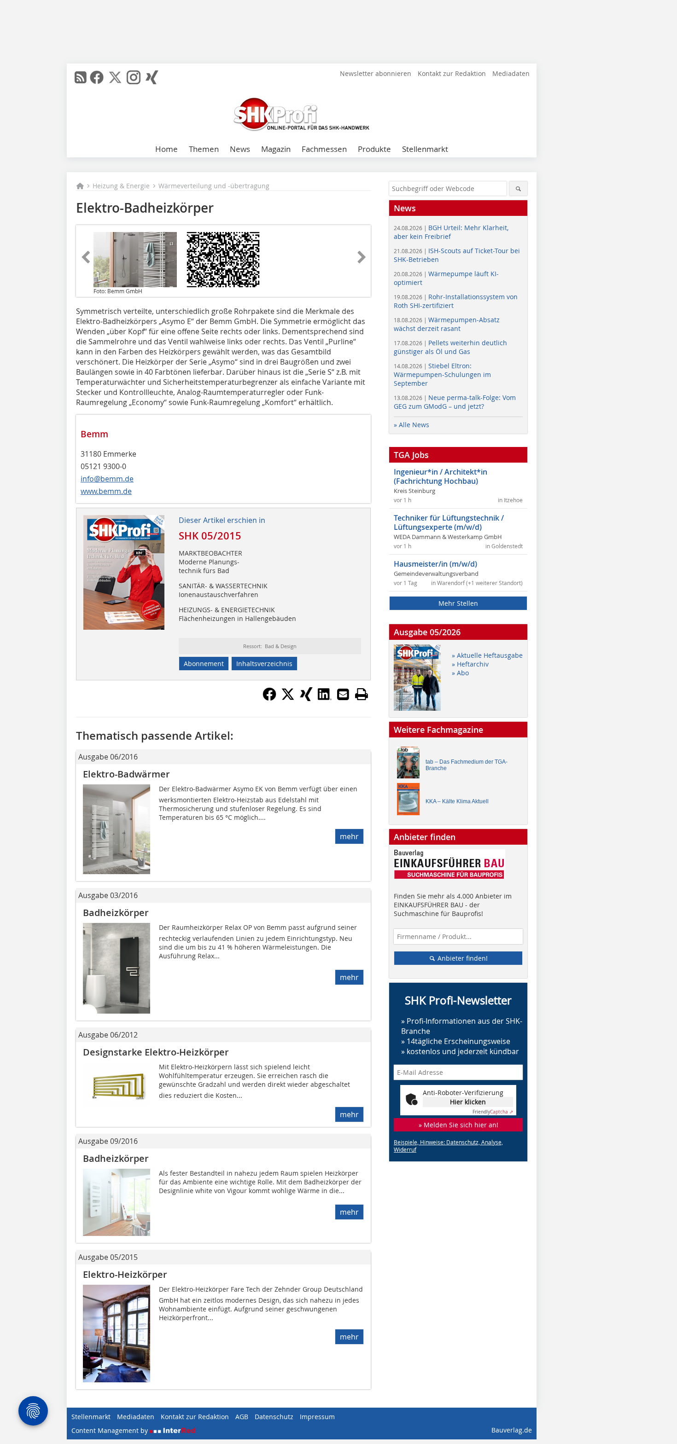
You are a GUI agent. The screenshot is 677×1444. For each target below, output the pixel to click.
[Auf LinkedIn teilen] (324, 698)
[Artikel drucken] (361, 694)
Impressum (317, 1416)
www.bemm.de (106, 491)
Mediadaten (511, 73)
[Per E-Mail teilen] (343, 694)
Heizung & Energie (121, 185)
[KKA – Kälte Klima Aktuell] (410, 801)
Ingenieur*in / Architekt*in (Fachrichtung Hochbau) (440, 476)
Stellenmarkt (425, 149)
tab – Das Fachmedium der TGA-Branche (467, 765)
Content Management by (110, 1430)
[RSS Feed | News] (81, 77)
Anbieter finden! (462, 958)
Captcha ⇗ (493, 1112)
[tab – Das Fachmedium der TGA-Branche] (410, 765)
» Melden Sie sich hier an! (458, 1124)
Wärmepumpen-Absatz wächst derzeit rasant (447, 324)
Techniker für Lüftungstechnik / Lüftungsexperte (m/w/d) (449, 522)
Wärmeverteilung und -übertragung (213, 185)
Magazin (276, 149)
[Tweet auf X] (288, 698)
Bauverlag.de (511, 1430)
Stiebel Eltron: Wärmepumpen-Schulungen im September (442, 374)
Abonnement (204, 663)
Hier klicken (468, 1101)
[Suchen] (518, 188)
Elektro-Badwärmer (126, 774)
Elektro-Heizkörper (125, 1274)
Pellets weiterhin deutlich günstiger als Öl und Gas (450, 347)
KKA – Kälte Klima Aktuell (457, 801)
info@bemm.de (107, 479)
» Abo (460, 672)
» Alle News (411, 424)
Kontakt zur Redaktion (452, 73)
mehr (349, 836)
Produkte (374, 149)
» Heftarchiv (470, 664)
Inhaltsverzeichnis (264, 663)
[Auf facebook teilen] (269, 698)
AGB (241, 1416)
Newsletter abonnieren (375, 73)
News (240, 149)
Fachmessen (324, 149)
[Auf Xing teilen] (306, 698)
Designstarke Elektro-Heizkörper (156, 1052)
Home (166, 149)
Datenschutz (274, 1416)
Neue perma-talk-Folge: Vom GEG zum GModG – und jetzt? (455, 402)
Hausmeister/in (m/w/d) (435, 564)
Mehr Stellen (458, 603)
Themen (204, 149)
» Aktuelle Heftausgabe (487, 655)
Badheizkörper (116, 912)
